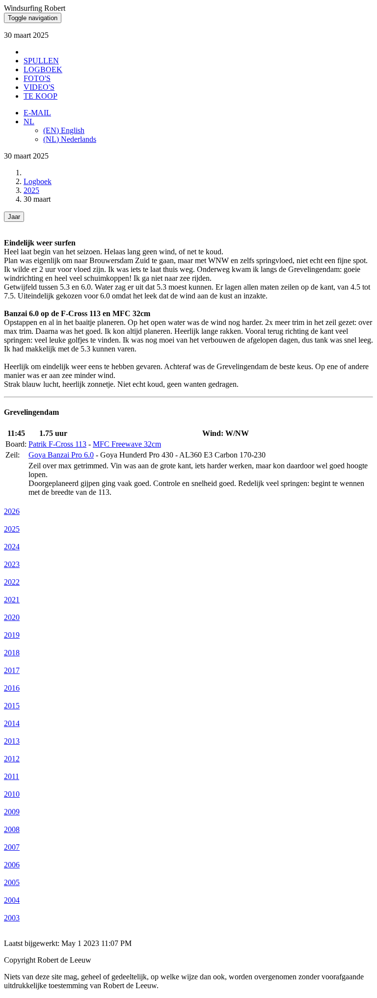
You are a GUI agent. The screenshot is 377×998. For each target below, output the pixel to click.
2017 (12, 670)
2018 (12, 652)
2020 (12, 617)
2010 (12, 794)
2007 (12, 847)
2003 (12, 918)
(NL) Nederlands (69, 139)
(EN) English (63, 130)
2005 (12, 882)
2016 (12, 688)
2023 (12, 564)
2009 (12, 812)
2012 (12, 759)
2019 (12, 635)
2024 (12, 546)
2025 (31, 190)
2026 (12, 511)
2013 (12, 741)
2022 (12, 582)
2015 (12, 705)
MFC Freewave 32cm (127, 444)
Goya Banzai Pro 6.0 (61, 455)
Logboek (38, 181)
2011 (11, 776)
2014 (12, 723)
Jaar (14, 216)
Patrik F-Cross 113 (57, 444)
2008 (12, 829)
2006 (12, 865)
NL (29, 121)
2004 (12, 900)
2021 (12, 599)
